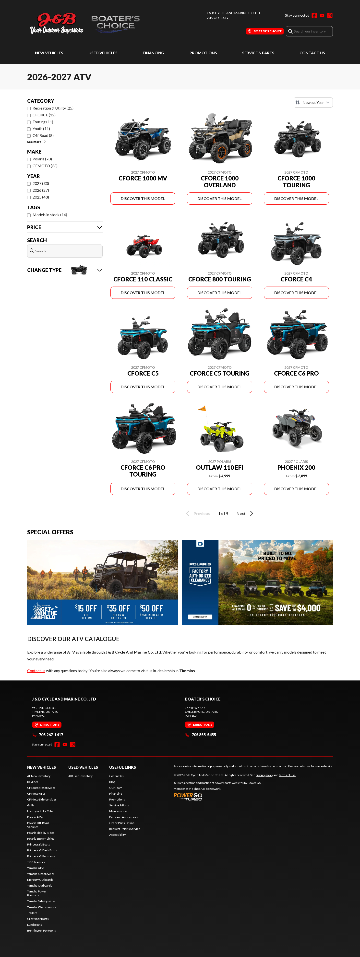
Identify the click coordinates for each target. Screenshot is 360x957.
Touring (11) (43, 121)
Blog (112, 782)
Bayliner (32, 782)
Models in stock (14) (50, 214)
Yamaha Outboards (39, 885)
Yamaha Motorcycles (41, 874)
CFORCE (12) (44, 114)
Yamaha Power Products (37, 893)
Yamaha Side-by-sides (41, 901)
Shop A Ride (201, 788)
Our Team (115, 788)
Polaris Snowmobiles (40, 838)
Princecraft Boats (38, 844)
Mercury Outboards (40, 879)
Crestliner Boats (38, 919)
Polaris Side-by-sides (40, 833)
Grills (30, 805)
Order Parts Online (121, 823)
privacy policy (264, 775)
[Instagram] (330, 15)
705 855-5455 (204, 734)
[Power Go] (217, 797)
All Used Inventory (80, 776)
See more (34, 142)
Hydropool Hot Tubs (40, 811)
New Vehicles (49, 52)
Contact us (36, 670)
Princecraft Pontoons (41, 856)
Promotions (203, 52)
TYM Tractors (36, 862)
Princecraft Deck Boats (42, 850)
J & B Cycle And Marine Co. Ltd (234, 13)
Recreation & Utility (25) (53, 108)
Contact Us (312, 52)
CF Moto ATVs (36, 793)
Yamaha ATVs (36, 868)
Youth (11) (41, 128)
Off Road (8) (43, 135)
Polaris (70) (42, 158)
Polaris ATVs (35, 817)
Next (241, 513)
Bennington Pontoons (41, 930)
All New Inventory (38, 776)
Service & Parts (258, 52)
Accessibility (117, 834)
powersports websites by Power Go (238, 783)
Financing (153, 52)
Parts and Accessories (123, 817)
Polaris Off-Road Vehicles (38, 825)
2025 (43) (41, 197)
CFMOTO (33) (45, 165)
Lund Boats (34, 924)
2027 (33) (41, 183)
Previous (202, 513)
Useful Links (122, 767)
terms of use (287, 775)
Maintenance (118, 811)
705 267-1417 (217, 18)
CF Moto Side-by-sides (42, 799)
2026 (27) (41, 190)
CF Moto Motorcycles (41, 788)
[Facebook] (314, 15)
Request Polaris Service (124, 829)
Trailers (32, 913)
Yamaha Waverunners (41, 907)
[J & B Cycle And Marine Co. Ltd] (88, 23)
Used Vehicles (103, 52)
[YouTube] (322, 15)
